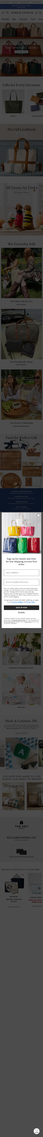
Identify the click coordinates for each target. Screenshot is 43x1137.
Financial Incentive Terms (18, 620)
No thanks (21, 612)
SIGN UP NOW (21, 608)
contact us (16, 597)
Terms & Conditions (17, 602)
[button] (37, 1131)
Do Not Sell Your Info (9, 622)
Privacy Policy (30, 602)
